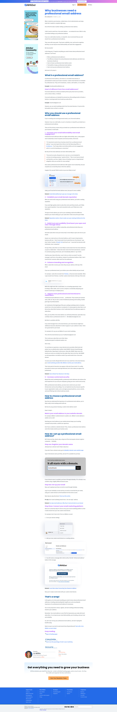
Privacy (41, 709)
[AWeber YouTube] (68, 707)
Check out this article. (65, 496)
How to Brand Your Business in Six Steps (59, 374)
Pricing (41, 697)
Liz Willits (49, 16)
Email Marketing (61, 652)
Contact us (28, 691)
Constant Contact (83, 697)
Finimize (66, 274)
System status (28, 702)
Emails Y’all (59, 242)
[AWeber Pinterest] (73, 707)
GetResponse (82, 693)
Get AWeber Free (82, 4)
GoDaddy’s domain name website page (73, 450)
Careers (41, 693)
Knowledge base (29, 695)
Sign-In (74, 4)
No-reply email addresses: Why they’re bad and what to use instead (66, 503)
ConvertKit (82, 695)
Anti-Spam (44, 709)
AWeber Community (29, 693)
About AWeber (42, 691)
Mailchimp (82, 691)
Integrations (55, 693)
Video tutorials (28, 698)
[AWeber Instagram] (70, 707)
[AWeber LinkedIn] (71, 707)
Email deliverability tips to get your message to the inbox (63, 194)
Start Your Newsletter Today (58, 678)
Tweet (59, 655)
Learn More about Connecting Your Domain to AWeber (62, 588)
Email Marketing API (56, 691)
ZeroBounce (49, 146)
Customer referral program (44, 695)
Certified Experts (29, 700)
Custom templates (29, 697)
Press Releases (69, 691)
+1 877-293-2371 (31, 708)
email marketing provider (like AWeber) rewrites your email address (64, 363)
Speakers (68, 693)
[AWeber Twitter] (66, 707)
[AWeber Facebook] (65, 707)
